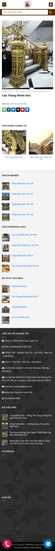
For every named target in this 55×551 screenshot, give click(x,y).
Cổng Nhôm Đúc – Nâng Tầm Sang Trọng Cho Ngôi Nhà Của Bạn (31, 416)
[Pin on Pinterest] (23, 109)
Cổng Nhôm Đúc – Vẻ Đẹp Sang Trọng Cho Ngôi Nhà (29, 425)
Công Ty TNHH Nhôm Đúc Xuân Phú (21, 341)
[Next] (53, 148)
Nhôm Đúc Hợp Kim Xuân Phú (18, 392)
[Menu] (4, 4)
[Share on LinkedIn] (27, 109)
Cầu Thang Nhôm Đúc (37, 91)
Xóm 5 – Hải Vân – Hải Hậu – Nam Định (22, 362)
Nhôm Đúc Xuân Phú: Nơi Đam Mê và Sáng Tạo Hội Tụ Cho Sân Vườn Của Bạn (30, 442)
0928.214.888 (9, 347)
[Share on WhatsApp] (4, 109)
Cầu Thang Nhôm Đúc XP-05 (41, 158)
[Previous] (2, 148)
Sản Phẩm (19, 91)
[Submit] (50, 12)
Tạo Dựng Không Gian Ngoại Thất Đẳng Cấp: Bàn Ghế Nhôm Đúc (30, 433)
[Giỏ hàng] (51, 4)
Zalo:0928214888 (11, 398)
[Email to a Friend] (18, 109)
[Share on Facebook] (9, 109)
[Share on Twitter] (13, 109)
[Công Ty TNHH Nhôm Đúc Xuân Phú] (27, 4)
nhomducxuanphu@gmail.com (18, 386)
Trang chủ (7, 91)
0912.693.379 (24, 347)
